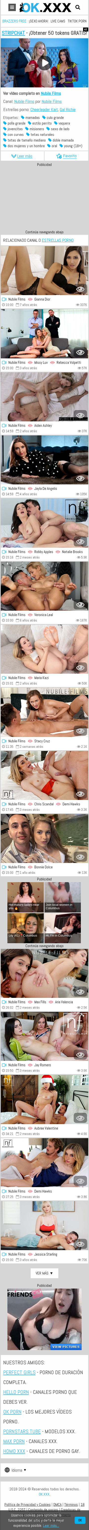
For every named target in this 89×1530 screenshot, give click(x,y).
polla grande (16, 123)
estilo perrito (41, 123)
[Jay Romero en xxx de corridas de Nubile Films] (44, 1036)
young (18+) (72, 145)
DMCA (57, 1504)
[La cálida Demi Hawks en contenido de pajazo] (44, 1162)
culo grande (55, 117)
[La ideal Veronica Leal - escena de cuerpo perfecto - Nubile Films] (44, 586)
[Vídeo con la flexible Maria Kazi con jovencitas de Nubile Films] (44, 649)
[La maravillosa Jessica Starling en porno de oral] (44, 1225)
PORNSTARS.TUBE (22, 1431)
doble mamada (63, 140)
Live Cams (58, 21)
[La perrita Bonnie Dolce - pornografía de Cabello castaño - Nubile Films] (44, 838)
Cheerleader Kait (44, 109)
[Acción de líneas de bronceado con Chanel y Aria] (44, 973)
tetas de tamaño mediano (26, 140)
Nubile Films (51, 93)
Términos (71, 1504)
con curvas (15, 134)
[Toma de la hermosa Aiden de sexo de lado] (44, 396)
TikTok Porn (77, 21)
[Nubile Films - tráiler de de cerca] (44, 270)
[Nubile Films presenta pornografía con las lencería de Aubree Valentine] (44, 1099)
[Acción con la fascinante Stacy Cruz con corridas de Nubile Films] (44, 712)
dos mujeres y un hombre (26, 145)
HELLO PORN (16, 1391)
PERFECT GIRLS (19, 1372)
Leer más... (51, 1525)
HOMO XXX (14, 1451)
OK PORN (12, 1411)
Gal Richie (68, 109)
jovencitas (15, 128)
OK (80, 1520)
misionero (36, 128)
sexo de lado (59, 128)
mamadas (32, 117)
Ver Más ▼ (44, 1273)
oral (54, 145)
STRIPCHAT (13, 32)
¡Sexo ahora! (38, 21)
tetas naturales (42, 134)
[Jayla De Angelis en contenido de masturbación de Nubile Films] (44, 459)
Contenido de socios (43, 1509)
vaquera (64, 123)
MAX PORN (14, 1441)
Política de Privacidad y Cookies (27, 1504)
